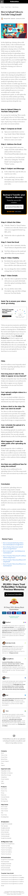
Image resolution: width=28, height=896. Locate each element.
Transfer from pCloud (6, 854)
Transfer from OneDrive (6, 851)
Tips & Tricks (4, 814)
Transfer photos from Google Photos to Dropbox (12, 879)
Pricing (2, 792)
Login (2, 781)
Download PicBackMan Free (14, 207)
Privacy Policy (4, 757)
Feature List (3, 795)
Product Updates (5, 779)
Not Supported (4, 801)
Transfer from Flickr (5, 845)
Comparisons (4, 777)
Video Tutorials (4, 810)
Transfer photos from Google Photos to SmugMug (12, 877)
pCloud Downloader (5, 867)
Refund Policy (4, 759)
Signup (2, 783)
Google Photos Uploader (6, 823)
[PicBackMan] (14, 1)
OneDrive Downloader (6, 869)
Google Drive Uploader (6, 838)
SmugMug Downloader (6, 863)
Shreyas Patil (7, 18)
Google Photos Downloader (7, 859)
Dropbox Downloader (6, 865)
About (2, 753)
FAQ (2, 812)
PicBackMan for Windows (7, 773)
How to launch (4, 808)
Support (3, 765)
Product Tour (4, 790)
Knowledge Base (4, 816)
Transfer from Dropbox (6, 849)
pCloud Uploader (5, 832)
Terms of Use (4, 755)
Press (2, 763)
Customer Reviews (5, 797)
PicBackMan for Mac (5, 771)
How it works (4, 788)
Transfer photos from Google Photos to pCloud (12, 883)
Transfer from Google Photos (7, 843)
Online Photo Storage (6, 775)
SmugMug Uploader (5, 828)
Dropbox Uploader (5, 830)
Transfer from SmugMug (6, 847)
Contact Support (5, 761)
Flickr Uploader (4, 826)
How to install (4, 806)
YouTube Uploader (5, 836)
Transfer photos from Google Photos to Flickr (11, 875)
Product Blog (4, 799)
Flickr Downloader (5, 861)
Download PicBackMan (15, 594)
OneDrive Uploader (5, 834)
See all (2, 885)
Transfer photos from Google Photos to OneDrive (12, 881)
